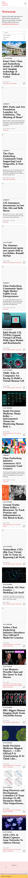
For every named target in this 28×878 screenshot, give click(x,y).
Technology (18, 349)
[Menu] (25, 4)
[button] (14, 35)
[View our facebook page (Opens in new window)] (6, 867)
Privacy (19, 874)
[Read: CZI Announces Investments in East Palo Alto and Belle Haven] (14, 203)
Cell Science (6, 684)
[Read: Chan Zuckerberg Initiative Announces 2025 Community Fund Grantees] (14, 460)
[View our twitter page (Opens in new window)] (20, 867)
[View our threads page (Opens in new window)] (13, 867)
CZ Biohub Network (7, 433)
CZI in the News (13, 83)
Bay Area (5, 262)
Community (5, 83)
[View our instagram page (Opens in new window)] (10, 867)
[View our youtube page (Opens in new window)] (24, 867)
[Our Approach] (5, 3)
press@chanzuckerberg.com (10, 24)
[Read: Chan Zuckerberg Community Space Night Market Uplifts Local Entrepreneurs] (14, 288)
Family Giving (12, 179)
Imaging (19, 684)
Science (13, 349)
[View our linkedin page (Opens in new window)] (17, 867)
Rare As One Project (7, 685)
